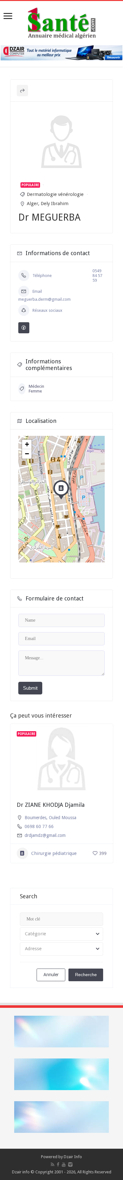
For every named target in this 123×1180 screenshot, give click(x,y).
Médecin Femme (36, 388)
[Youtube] (63, 1164)
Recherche (86, 974)
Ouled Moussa (62, 817)
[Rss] (52, 1164)
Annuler (51, 974)
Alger (32, 203)
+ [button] (27, 444)
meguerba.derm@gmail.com (44, 299)
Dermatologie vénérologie (55, 194)
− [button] (27, 454)
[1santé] (61, 21)
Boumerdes (35, 817)
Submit (30, 688)
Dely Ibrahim (54, 203)
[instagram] (70, 1164)
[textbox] (61, 934)
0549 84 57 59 (97, 275)
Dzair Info (73, 1156)
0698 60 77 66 (39, 826)
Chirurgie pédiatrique (54, 853)
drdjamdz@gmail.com (45, 835)
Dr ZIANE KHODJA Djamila (51, 804)
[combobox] (61, 934)
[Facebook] (58, 1164)
